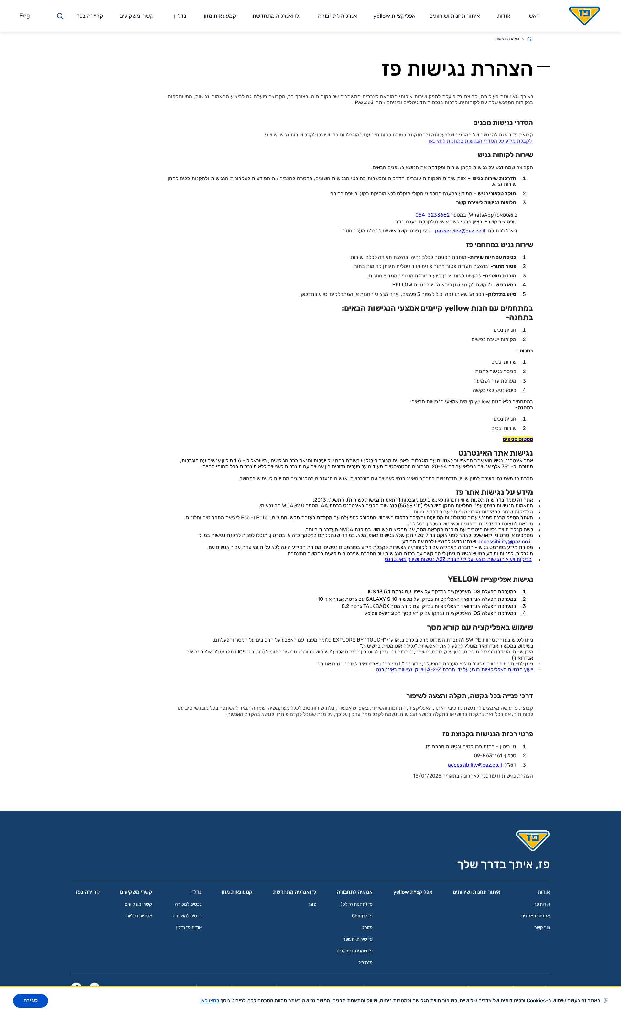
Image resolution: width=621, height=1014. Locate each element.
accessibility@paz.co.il (505, 541)
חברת (453, 559)
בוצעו (480, 559)
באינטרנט (395, 559)
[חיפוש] (60, 16)
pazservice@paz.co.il (460, 231)
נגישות (427, 559)
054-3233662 (432, 215)
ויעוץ (510, 559)
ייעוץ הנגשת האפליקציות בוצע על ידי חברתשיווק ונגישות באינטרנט (454, 669)
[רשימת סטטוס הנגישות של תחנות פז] (532, 141)
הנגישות (496, 559)
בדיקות (524, 559)
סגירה (30, 1000)
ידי (463, 559)
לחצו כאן (210, 1001)
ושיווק (413, 559)
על (470, 559)
